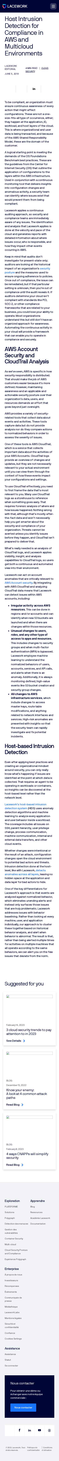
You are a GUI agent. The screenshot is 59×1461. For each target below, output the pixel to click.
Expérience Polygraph (15, 1259)
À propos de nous (13, 1275)
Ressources (36, 1212)
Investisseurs (11, 1280)
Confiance (10, 1333)
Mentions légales (13, 1318)
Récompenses (12, 1286)
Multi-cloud (10, 1244)
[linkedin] (29, 1430)
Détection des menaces (16, 1224)
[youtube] (39, 1430)
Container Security (14, 1239)
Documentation (38, 1224)
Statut (8, 1360)
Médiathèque (11, 1307)
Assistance (10, 1354)
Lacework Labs (12, 1312)
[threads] (49, 1430)
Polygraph (10, 1218)
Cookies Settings (13, 1339)
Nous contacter (23, 1407)
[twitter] (9, 1430)
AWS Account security (18, 582)
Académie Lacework (40, 1218)
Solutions (9, 1212)
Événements (11, 1292)
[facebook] (19, 1430)
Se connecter (11, 1366)
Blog (32, 1207)
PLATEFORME (11, 1207)
